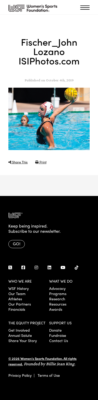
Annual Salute (20, 335)
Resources (57, 304)
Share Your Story (22, 340)
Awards (55, 309)
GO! (16, 244)
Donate (55, 330)
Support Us (60, 322)
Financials (16, 309)
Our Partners (19, 304)
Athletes (15, 298)
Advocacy (57, 288)
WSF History (18, 288)
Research (57, 298)
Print (43, 161)
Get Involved (19, 330)
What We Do (60, 281)
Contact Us (58, 340)
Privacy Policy (20, 375)
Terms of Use (49, 375)
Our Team (17, 293)
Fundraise (57, 335)
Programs (57, 293)
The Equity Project (26, 322)
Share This (19, 161)
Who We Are (20, 281)
